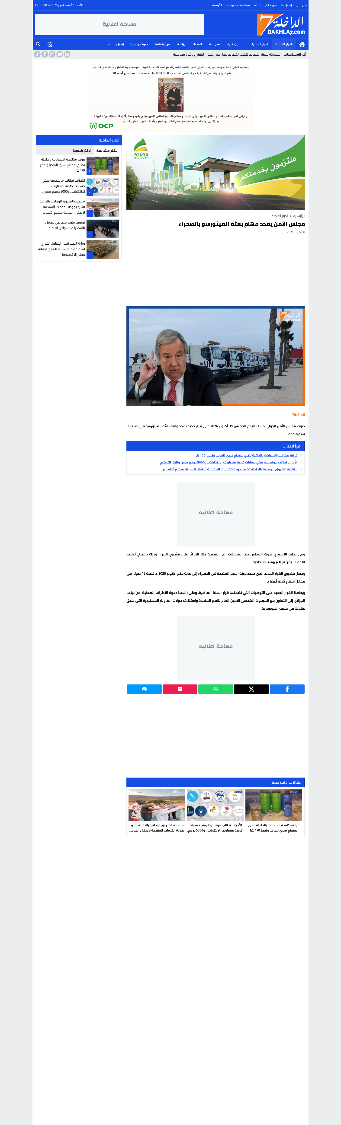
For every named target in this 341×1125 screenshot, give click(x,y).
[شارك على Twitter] (251, 689)
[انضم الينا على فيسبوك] (44, 54)
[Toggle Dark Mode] (50, 44)
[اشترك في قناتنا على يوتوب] (59, 54)
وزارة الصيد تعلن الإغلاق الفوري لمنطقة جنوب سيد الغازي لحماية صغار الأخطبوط (61, 248)
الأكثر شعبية (82, 150)
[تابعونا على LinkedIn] (66, 54)
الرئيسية (302, 44)
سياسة (214, 44)
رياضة (181, 44)
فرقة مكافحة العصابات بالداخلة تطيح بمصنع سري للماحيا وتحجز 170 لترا (246, 455)
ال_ (278, 54)
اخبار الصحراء (259, 44)
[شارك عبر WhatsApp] (215, 689)
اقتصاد (197, 44)
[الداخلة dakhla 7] (255, 24)
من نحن (301, 5)
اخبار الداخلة (283, 44)
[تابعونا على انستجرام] (51, 54)
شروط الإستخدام (265, 5)
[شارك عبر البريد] (180, 689)
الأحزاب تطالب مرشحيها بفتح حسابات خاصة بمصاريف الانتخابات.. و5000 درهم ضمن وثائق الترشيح (229, 462)
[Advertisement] (215, 269)
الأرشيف (216, 5)
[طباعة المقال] (144, 689)
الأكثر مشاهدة (107, 150)
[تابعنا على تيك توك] (37, 54)
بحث (38, 44)
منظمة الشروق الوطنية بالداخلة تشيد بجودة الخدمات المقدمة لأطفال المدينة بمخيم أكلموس (230, 469)
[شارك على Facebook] (287, 689)
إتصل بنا (286, 5)
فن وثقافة (162, 44)
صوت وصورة (139, 44)
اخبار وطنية (235, 44)
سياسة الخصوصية (237, 5)
